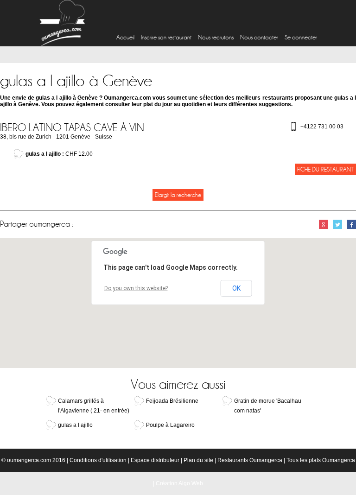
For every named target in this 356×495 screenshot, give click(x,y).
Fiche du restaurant (325, 169)
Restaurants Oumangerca (249, 460)
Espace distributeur (155, 460)
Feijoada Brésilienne (172, 401)
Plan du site (198, 460)
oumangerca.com (29, 460)
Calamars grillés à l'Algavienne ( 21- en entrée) (93, 406)
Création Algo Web (179, 483)
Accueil (125, 37)
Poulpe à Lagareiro (170, 425)
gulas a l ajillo (75, 425)
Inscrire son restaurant (166, 37)
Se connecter (301, 37)
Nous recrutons (216, 37)
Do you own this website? (136, 288)
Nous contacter (259, 37)
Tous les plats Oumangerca (320, 460)
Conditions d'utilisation (98, 460)
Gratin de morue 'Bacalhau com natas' (267, 406)
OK (236, 288)
